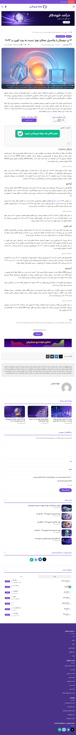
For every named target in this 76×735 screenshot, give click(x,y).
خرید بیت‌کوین (29, 120)
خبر (74, 636)
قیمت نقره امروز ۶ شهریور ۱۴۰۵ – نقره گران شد (48, 514)
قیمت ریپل (72, 689)
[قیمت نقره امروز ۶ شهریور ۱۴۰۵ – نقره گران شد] (67, 516)
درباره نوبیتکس (71, 715)
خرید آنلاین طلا (71, 707)
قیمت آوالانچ (56, 201)
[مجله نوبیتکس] (38, 6)
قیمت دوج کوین (71, 681)
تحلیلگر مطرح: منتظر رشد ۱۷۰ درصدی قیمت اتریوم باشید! (38, 420)
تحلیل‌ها (65, 32)
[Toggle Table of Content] (68, 143)
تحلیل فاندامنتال (60, 36)
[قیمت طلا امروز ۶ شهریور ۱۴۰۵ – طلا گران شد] (67, 524)
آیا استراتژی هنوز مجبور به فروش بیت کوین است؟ (47, 539)
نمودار (7, 581)
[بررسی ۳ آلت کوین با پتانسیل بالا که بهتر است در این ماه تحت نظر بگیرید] (61, 411)
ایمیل (70, 469)
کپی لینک (38, 334)
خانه (69, 32)
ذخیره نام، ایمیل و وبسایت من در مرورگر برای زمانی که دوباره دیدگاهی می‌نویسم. (51, 477)
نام (71, 461)
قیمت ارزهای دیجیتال (70, 666)
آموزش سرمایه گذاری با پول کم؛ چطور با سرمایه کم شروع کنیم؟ (44, 506)
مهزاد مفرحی (65, 45)
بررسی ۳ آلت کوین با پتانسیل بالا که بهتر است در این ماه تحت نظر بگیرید (62, 420)
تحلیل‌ (73, 640)
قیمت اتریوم (72, 677)
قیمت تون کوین (14, 260)
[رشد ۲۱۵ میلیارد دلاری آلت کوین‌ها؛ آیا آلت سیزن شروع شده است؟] (14, 411)
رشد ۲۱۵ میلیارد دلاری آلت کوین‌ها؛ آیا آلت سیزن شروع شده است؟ (15, 420)
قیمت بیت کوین (71, 673)
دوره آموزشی (72, 652)
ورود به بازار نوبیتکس (70, 703)
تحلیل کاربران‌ (71, 648)
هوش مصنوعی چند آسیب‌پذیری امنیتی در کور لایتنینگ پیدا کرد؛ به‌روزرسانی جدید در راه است (45, 2)
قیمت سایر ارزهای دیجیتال (68, 693)
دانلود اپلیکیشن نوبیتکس (69, 711)
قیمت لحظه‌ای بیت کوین (58, 117)
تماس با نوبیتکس (70, 718)
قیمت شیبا (72, 685)
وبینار (73, 656)
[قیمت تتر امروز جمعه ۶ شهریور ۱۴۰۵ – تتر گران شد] (67, 532)
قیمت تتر (72, 670)
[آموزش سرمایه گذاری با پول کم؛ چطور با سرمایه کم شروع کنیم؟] (67, 508)
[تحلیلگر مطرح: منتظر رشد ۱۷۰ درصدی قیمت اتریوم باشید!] (38, 411)
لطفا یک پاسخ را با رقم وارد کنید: (64, 481)
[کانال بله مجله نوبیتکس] (37, 135)
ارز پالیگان (42, 173)
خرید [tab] (21, 576)
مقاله (73, 644)
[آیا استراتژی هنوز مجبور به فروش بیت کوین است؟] (67, 541)
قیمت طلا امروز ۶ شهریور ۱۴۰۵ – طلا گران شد (48, 522)
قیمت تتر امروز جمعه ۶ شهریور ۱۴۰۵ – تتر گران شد (47, 530)
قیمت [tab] (54, 576)
